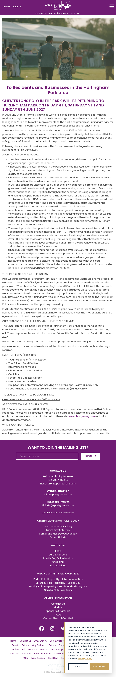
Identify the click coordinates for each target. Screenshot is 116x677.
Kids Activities (58, 565)
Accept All (99, 666)
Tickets (52, 645)
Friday (62, 645)
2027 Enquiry (40, 640)
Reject (78, 666)
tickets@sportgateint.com (58, 505)
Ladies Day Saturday (58, 530)
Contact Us (58, 604)
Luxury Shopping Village (62, 649)
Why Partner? (39, 645)
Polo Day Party (29, 649)
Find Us (58, 607)
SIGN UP (90, 456)
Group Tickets (58, 537)
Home (13, 640)
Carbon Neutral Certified (58, 618)
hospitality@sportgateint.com (58, 483)
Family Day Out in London (58, 558)
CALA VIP (14, 653)
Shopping (58, 562)
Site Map (26, 653)
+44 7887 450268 (58, 480)
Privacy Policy (85, 658)
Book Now (53, 658)
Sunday (44, 649)
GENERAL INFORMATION (58, 598)
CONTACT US (58, 471)
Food (58, 551)
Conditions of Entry (64, 653)
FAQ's (58, 614)
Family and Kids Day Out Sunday (58, 533)
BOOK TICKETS (12, 6)
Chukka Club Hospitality (58, 590)
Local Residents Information (58, 512)
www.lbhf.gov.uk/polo (82, 416)
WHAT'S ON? (58, 545)
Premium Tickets (20, 645)
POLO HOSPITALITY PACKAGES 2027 (58, 573)
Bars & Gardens (58, 554)
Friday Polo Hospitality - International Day (58, 579)
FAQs (25, 658)
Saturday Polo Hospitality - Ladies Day (58, 583)
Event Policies (38, 658)
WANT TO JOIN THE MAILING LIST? (58, 447)
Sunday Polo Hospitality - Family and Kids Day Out (58, 586)
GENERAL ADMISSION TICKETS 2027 (58, 520)
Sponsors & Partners (58, 611)
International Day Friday (58, 526)
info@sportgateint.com (58, 494)
